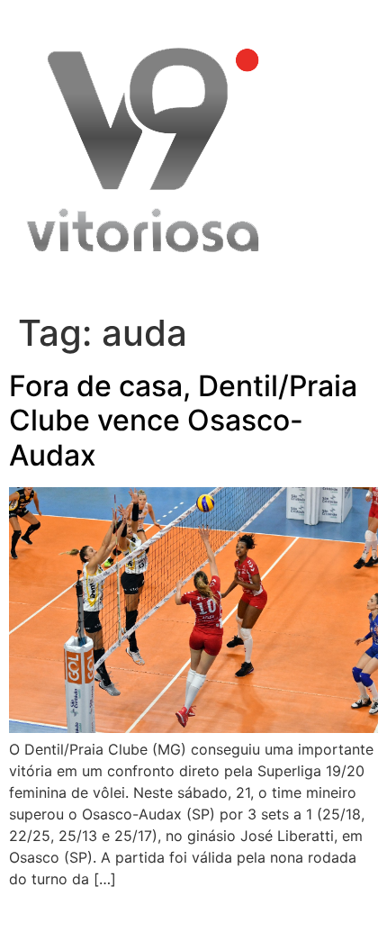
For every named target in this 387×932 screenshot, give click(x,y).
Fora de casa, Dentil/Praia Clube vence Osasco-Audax (183, 420)
